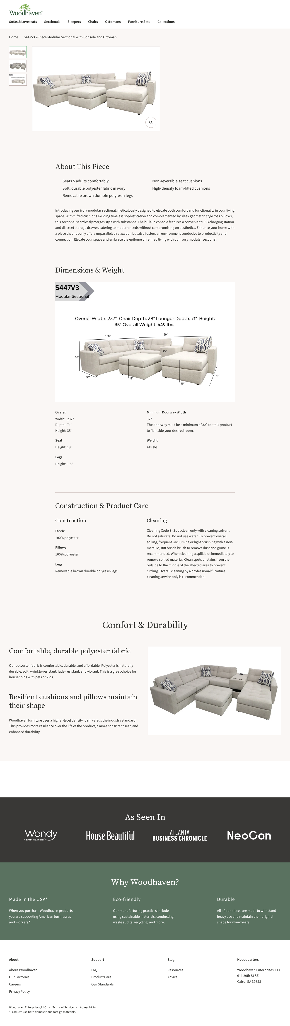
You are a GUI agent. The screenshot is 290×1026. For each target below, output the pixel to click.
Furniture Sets (139, 21)
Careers (15, 984)
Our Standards (102, 984)
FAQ (94, 970)
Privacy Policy (19, 991)
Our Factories (19, 977)
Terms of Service (63, 1007)
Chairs (93, 21)
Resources (175, 970)
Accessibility (88, 1007)
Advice (172, 977)
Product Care (101, 977)
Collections (166, 21)
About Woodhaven (23, 970)
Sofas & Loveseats (23, 21)
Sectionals (52, 21)
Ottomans (113, 21)
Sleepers (74, 21)
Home (13, 37)
